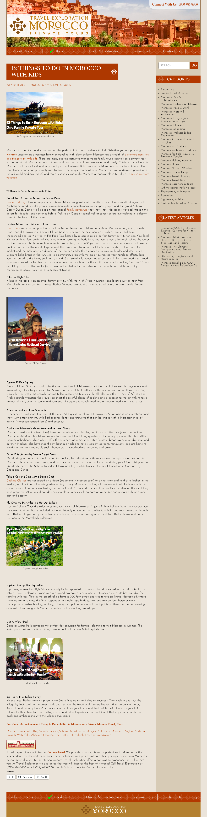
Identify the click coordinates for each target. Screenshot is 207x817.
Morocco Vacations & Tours (51, 85)
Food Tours (13, 228)
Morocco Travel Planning (175, 176)
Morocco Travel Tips (173, 180)
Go (194, 65)
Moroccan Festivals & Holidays (179, 104)
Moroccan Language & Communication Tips (174, 120)
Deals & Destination (104, 51)
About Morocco (24, 51)
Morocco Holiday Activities (176, 160)
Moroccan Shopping (173, 129)
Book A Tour (65, 51)
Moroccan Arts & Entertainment (171, 98)
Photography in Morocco (175, 191)
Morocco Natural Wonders (176, 168)
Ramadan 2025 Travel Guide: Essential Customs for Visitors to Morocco (178, 231)
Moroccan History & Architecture (173, 113)
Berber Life (167, 89)
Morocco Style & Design (175, 172)
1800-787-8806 (188, 4)
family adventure (77, 209)
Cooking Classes (16, 480)
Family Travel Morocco (174, 93)
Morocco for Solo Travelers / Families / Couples (177, 155)
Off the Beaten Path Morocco (178, 187)
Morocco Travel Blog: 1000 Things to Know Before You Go (179, 264)
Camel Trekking (16, 202)
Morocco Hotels (170, 164)
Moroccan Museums (172, 125)
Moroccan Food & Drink (175, 108)
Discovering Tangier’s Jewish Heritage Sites (177, 257)
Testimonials (142, 51)
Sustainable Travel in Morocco (179, 203)
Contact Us (171, 51)
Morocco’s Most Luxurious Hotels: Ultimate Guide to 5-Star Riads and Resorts (177, 240)
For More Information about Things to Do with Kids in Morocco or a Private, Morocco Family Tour (64, 724)
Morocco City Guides (173, 146)
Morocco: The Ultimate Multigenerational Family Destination (176, 249)
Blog (193, 51)
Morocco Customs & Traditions (179, 150)
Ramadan (167, 195)
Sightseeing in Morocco (174, 199)
